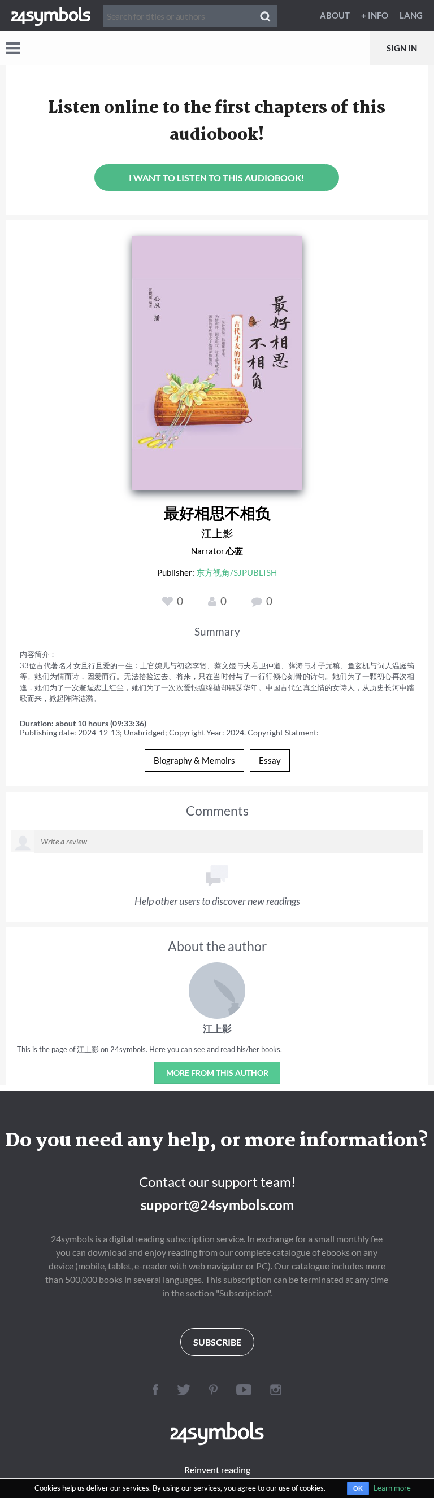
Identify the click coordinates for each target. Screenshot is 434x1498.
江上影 (217, 533)
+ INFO (374, 15)
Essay (270, 760)
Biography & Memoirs (194, 760)
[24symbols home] (50, 15)
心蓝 (234, 551)
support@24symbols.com (217, 1205)
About (335, 15)
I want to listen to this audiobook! (217, 177)
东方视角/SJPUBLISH (236, 572)
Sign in (402, 48)
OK (358, 1488)
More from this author (217, 1072)
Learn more (392, 1487)
